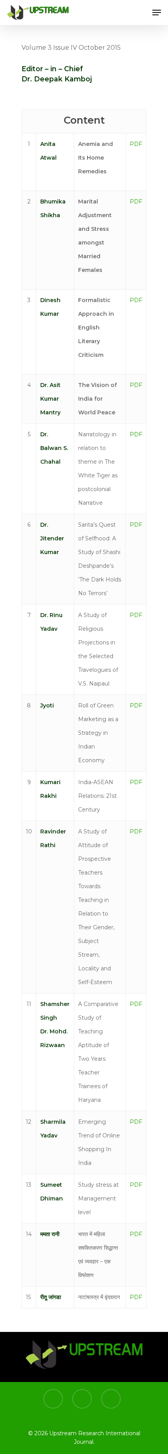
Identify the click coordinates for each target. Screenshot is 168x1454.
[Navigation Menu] (156, 12)
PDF (136, 144)
